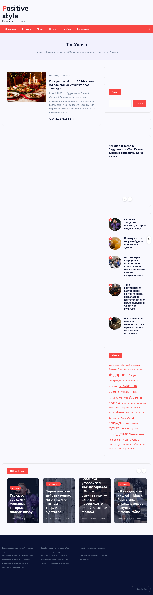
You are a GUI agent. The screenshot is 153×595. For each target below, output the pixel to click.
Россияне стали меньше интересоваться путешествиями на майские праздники (134, 326)
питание (118, 448)
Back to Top (142, 589)
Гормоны (137, 408)
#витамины (134, 365)
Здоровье (10, 29)
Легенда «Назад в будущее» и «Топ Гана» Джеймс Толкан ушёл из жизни (126, 151)
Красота (26, 29)
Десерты (112, 413)
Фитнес (123, 444)
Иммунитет (137, 412)
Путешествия (136, 434)
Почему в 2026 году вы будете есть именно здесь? (133, 243)
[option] (127, 150)
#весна (124, 365)
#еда (120, 369)
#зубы (134, 375)
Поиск (115, 92)
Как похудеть (114, 418)
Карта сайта (82, 29)
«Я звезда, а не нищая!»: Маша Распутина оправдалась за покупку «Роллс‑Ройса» (130, 501)
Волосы (116, 408)
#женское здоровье (133, 369)
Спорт (136, 439)
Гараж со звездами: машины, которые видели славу (135, 224)
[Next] (130, 199)
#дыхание (113, 369)
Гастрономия (126, 408)
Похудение (118, 434)
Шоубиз (66, 29)
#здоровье (119, 374)
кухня (111, 448)
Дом (128, 412)
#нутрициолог (117, 380)
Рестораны (115, 439)
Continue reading (60, 118)
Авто (111, 408)
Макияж (126, 423)
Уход (117, 444)
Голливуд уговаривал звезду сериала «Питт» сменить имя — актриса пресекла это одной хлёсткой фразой (94, 495)
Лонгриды (115, 423)
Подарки (134, 428)
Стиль (52, 29)
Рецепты (66, 75)
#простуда (123, 398)
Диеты (120, 412)
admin (13, 518)
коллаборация (136, 444)
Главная (39, 52)
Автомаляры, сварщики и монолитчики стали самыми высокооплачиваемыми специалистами (134, 266)
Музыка (114, 428)
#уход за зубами (138, 403)
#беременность (115, 365)
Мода (40, 29)
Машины (134, 423)
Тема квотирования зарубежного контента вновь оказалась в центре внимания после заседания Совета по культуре (134, 296)
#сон (121, 403)
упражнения (129, 448)
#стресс (127, 404)
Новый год (54, 75)
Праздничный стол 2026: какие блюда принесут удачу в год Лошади (82, 52)
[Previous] (125, 199)
